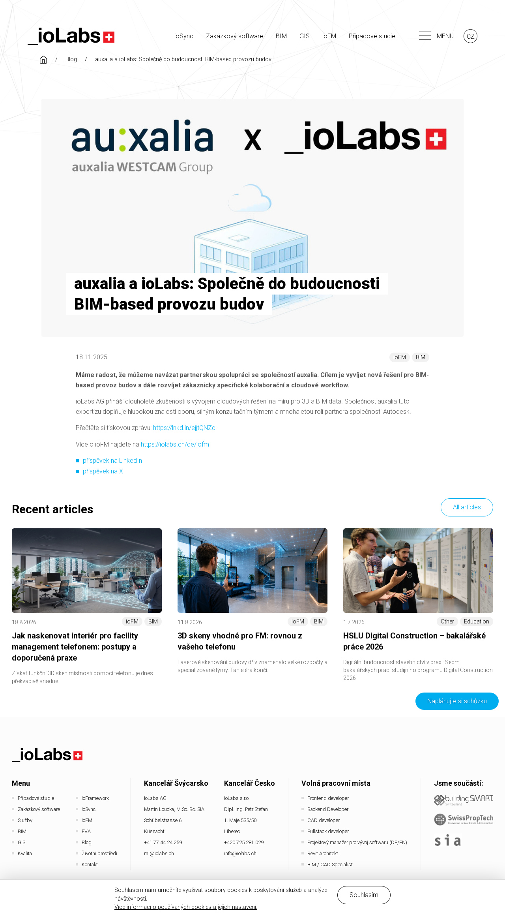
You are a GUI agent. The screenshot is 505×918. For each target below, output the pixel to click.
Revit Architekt (322, 853)
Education (476, 621)
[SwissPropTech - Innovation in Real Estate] (463, 819)
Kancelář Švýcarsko (176, 783)
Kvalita (25, 853)
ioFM (329, 36)
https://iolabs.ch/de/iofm (175, 444)
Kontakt (90, 864)
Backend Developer (327, 809)
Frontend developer (328, 798)
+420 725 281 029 (244, 842)
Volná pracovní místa (335, 783)
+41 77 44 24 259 (163, 842)
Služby (25, 820)
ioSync (183, 36)
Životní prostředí (99, 853)
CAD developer (323, 820)
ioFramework (95, 798)
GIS (304, 36)
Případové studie (372, 36)
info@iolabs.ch (240, 853)
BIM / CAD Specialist (330, 864)
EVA (86, 831)
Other (447, 621)
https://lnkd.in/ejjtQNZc (184, 428)
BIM (281, 36)
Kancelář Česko (249, 783)
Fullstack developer (328, 831)
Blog (71, 59)
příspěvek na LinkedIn (112, 460)
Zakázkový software (234, 36)
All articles (467, 507)
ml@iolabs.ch (159, 853)
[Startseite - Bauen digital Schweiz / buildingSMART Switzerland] (463, 800)
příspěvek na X (103, 471)
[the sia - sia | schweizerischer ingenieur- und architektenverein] (448, 840)
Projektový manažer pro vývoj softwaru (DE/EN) (357, 842)
